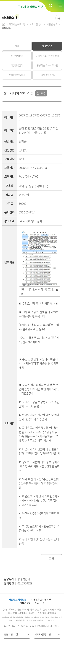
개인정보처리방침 (17, 599)
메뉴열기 (59, 5)
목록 (51, 558)
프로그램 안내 (36, 24)
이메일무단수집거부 (41, 599)
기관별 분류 (52, 24)
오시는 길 (39, 603)
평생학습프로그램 (17, 24)
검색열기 (50, 5)
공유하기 (58, 18)
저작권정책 (25, 603)
